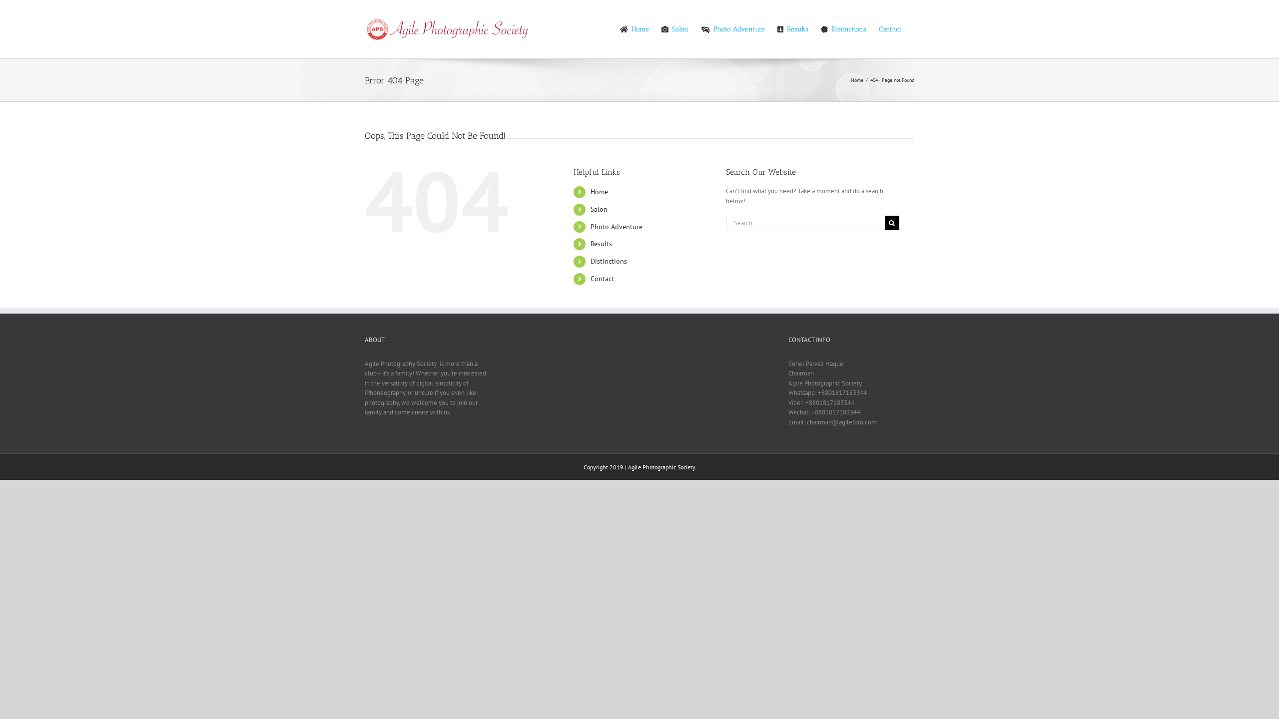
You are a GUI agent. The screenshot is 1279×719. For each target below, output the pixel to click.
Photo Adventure (616, 226)
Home (599, 191)
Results (601, 243)
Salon (599, 209)
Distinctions (609, 261)
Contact (602, 278)
